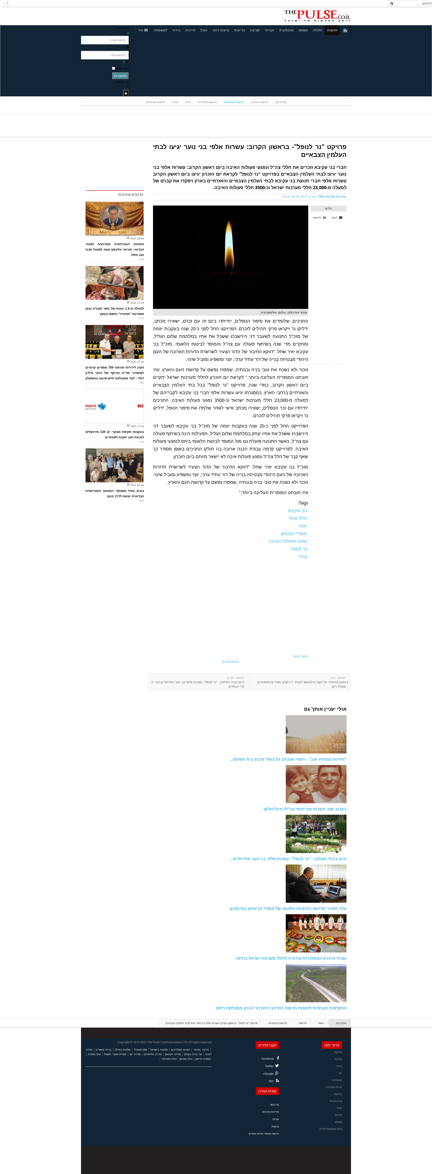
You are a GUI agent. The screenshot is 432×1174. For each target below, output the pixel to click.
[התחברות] (126, 93)
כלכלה (317, 30)
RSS (271, 1081)
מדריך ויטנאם (172, 1054)
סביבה (255, 30)
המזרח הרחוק (203, 1059)
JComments (230, 661)
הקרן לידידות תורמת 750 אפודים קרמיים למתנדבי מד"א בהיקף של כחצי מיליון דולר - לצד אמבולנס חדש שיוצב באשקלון (115, 373)
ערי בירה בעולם (193, 1054)
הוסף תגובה (300, 656)
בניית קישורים (103, 1050)
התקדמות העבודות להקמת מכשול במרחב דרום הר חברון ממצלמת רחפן (281, 1008)
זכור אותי (122, 68)
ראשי (321, 1023)
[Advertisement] (141, 15)
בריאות (239, 30)
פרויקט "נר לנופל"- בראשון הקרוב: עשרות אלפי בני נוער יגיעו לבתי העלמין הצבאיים (249, 150)
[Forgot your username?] (128, 33)
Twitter (269, 1066)
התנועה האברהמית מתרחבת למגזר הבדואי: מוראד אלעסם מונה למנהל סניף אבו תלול (115, 249)
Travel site (140, 1050)
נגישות (275, 1126)
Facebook (268, 1059)
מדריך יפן (135, 1054)
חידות (205, 1050)
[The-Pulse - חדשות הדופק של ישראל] (317, 15)
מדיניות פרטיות (270, 1112)
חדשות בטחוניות (234, 102)
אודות (275, 1119)
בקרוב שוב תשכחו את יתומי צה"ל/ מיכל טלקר (304, 809)
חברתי (269, 30)
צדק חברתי (335, 1101)
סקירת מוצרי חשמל (115, 1054)
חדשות (332, 30)
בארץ (175, 102)
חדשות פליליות (207, 102)
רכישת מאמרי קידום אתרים (264, 1134)
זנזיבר (197, 1050)
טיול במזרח (94, 1054)
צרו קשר (274, 1104)
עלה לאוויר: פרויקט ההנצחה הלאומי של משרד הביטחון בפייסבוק (288, 908)
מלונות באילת (122, 1050)
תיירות (190, 30)
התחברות (120, 76)
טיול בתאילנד (169, 1059)
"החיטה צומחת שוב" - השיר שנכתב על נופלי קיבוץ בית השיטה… (287, 759)
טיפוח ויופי (220, 30)
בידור (176, 30)
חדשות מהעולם (155, 102)
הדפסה (317, 217)
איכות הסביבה (334, 1087)
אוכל (203, 30)
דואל (335, 217)
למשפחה (160, 30)
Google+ (268, 1074)
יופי (340, 1073)
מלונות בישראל (158, 1050)
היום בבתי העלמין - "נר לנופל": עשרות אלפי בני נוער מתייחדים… (288, 858)
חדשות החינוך (259, 102)
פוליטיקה (280, 102)
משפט (303, 30)
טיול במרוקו (186, 1059)
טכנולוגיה (286, 30)
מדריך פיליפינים (153, 1054)
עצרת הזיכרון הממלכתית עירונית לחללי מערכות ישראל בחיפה (290, 958)
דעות (188, 102)
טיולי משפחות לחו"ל (331, 1129)
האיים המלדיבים (180, 1050)
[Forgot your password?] (124, 62)
